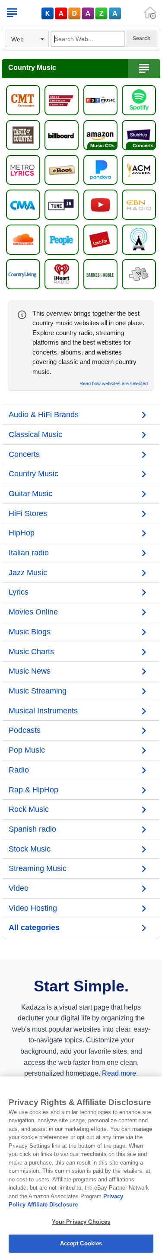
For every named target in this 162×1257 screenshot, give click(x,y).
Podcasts (25, 730)
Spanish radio (32, 829)
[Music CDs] (100, 134)
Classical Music (35, 434)
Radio (19, 770)
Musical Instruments (43, 710)
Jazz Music (28, 572)
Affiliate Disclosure (52, 1204)
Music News (30, 671)
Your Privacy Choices (81, 1222)
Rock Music (29, 809)
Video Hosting (33, 908)
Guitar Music (30, 493)
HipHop (22, 533)
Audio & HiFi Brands (44, 414)
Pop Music (27, 750)
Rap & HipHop (33, 789)
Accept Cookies (81, 1243)
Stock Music (30, 849)
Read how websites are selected (113, 383)
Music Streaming (38, 691)
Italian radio (29, 552)
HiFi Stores (28, 513)
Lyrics (19, 592)
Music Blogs (30, 631)
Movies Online (33, 612)
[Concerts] (139, 134)
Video (19, 888)
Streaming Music (38, 868)
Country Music (33, 473)
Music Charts (31, 651)
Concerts (24, 454)
